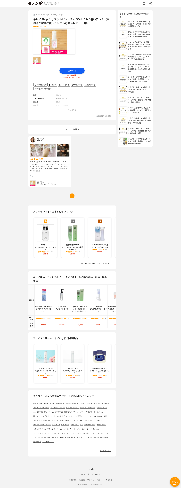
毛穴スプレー (102, 408)
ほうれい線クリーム (87, 433)
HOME (90, 468)
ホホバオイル (68, 429)
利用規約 (82, 480)
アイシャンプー (79, 412)
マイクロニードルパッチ (42, 425)
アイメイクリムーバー (41, 408)
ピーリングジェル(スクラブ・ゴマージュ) (81, 408)
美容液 (46, 403)
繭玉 (81, 425)
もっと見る (72, 110)
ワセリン (76, 433)
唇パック (36, 416)
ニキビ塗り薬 (38, 437)
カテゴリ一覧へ (105, 451)
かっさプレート (48, 442)
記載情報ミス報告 (104, 116)
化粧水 (35, 403)
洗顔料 (106, 403)
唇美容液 (89, 412)
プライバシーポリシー (94, 480)
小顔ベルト (104, 437)
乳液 (40, 403)
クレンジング (98, 403)
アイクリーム (49, 412)
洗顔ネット (65, 425)
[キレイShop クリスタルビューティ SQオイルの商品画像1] (54, 41)
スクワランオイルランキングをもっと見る (95, 264)
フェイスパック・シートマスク (94, 420)
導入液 (52, 403)
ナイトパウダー (86, 403)
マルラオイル (94, 429)
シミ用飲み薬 (45, 420)
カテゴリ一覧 (84, 474)
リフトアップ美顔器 (92, 437)
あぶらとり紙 (102, 416)
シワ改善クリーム (102, 433)
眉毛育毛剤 (68, 412)
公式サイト (72, 71)
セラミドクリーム (39, 429)
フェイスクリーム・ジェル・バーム (46, 433)
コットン (36, 420)
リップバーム (98, 412)
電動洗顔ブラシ (89, 425)
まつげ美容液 (38, 412)
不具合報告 (108, 480)
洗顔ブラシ (75, 425)
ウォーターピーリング (75, 437)
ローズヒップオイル (81, 429)
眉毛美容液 (59, 412)
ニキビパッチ (77, 420)
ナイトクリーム (65, 433)
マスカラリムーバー (57, 408)
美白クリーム (101, 425)
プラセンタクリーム (54, 429)
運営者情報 (72, 480)
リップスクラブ (59, 416)
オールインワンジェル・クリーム (68, 403)
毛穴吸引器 (37, 442)
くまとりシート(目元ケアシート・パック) (81, 416)
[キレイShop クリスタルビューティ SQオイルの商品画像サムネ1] (37, 60)
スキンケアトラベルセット (61, 420)
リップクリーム (46, 416)
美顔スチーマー (60, 437)
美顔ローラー (49, 437)
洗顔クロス (56, 425)
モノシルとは (96, 474)
